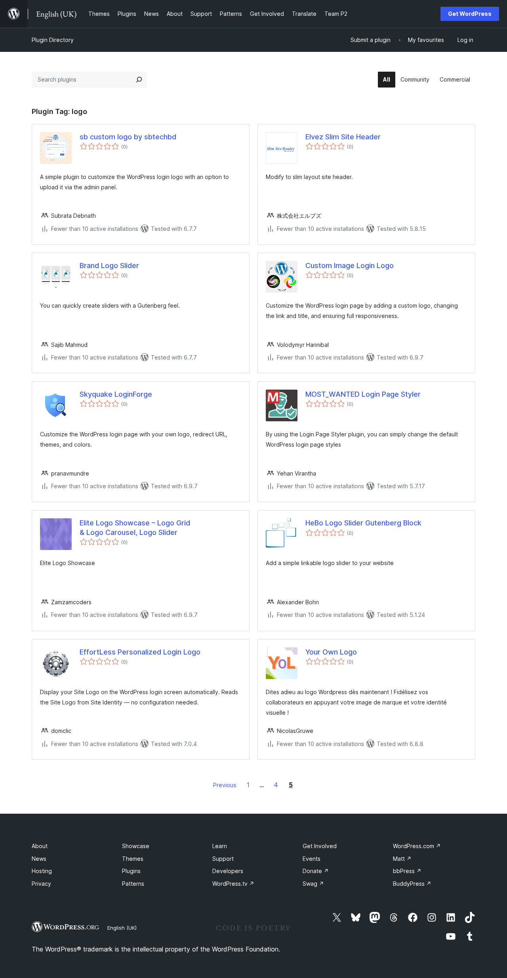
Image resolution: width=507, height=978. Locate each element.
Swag (313, 883)
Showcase (135, 846)
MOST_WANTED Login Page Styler (363, 394)
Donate (316, 871)
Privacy (41, 883)
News (39, 858)
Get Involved (320, 846)
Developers (227, 871)
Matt (402, 858)
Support (223, 858)
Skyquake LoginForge (116, 394)
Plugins (131, 871)
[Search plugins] (139, 80)
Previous (224, 785)
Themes (132, 858)
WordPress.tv (233, 883)
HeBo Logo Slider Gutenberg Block (363, 523)
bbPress (407, 871)
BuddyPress (412, 883)
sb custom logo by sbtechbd (128, 137)
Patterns (133, 883)
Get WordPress (470, 13)
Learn (219, 846)
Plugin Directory (53, 39)
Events (311, 858)
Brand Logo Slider (109, 265)
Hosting (42, 871)
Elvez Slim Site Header (343, 137)
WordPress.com (417, 846)
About (40, 846)
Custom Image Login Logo (349, 265)
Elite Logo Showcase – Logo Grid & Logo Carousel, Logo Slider (135, 527)
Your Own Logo (331, 652)
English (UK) (122, 928)
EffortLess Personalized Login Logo (140, 652)
